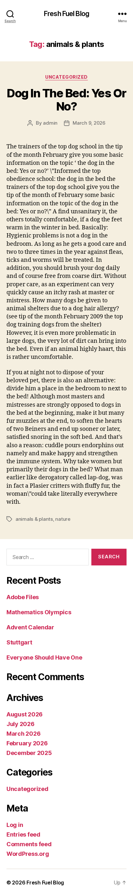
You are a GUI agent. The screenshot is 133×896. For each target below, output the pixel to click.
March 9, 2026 (89, 123)
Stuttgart (19, 642)
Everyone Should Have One (44, 657)
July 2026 (20, 724)
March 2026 (23, 733)
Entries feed (23, 834)
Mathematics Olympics (38, 612)
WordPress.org (27, 853)
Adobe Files (22, 597)
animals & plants (34, 519)
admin (50, 123)
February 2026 (27, 743)
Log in (14, 824)
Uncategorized (66, 77)
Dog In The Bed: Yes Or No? (66, 99)
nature (62, 519)
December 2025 (29, 753)
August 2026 (24, 714)
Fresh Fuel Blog (66, 13)
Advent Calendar (30, 627)
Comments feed (29, 844)
